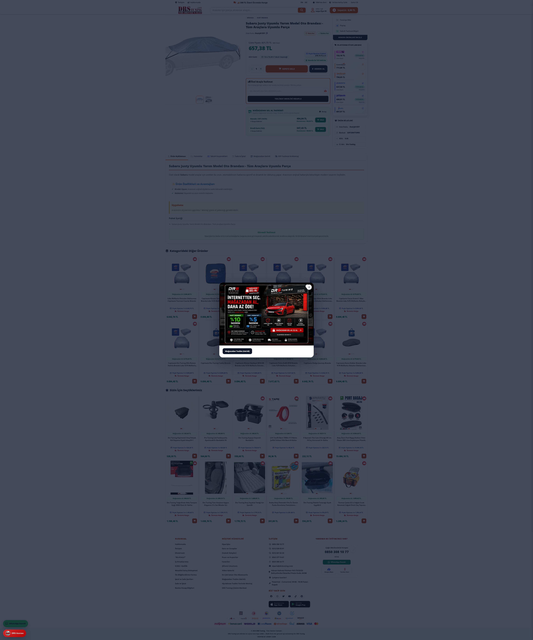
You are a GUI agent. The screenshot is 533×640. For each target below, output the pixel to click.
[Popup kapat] (309, 287)
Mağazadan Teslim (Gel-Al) (237, 351)
